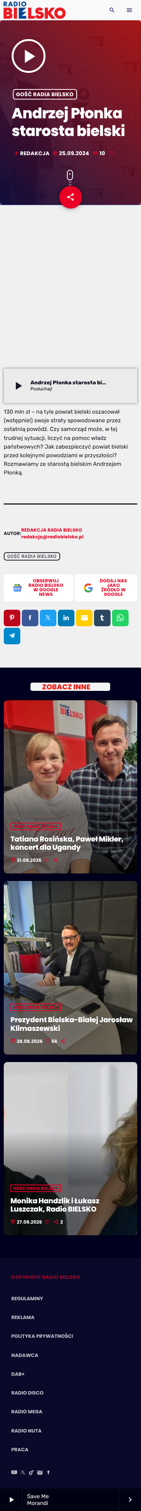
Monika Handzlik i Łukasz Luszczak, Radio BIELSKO (55, 1205)
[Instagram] (40, 1473)
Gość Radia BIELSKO (45, 94)
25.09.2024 (71, 153)
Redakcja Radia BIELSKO (51, 530)
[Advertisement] (70, 294)
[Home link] (34, 10)
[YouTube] (14, 1473)
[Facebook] (48, 1473)
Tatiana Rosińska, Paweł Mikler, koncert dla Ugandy (67, 843)
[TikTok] (32, 1473)
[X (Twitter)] (23, 1473)
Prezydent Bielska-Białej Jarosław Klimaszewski (72, 1024)
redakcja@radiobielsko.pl (52, 537)
